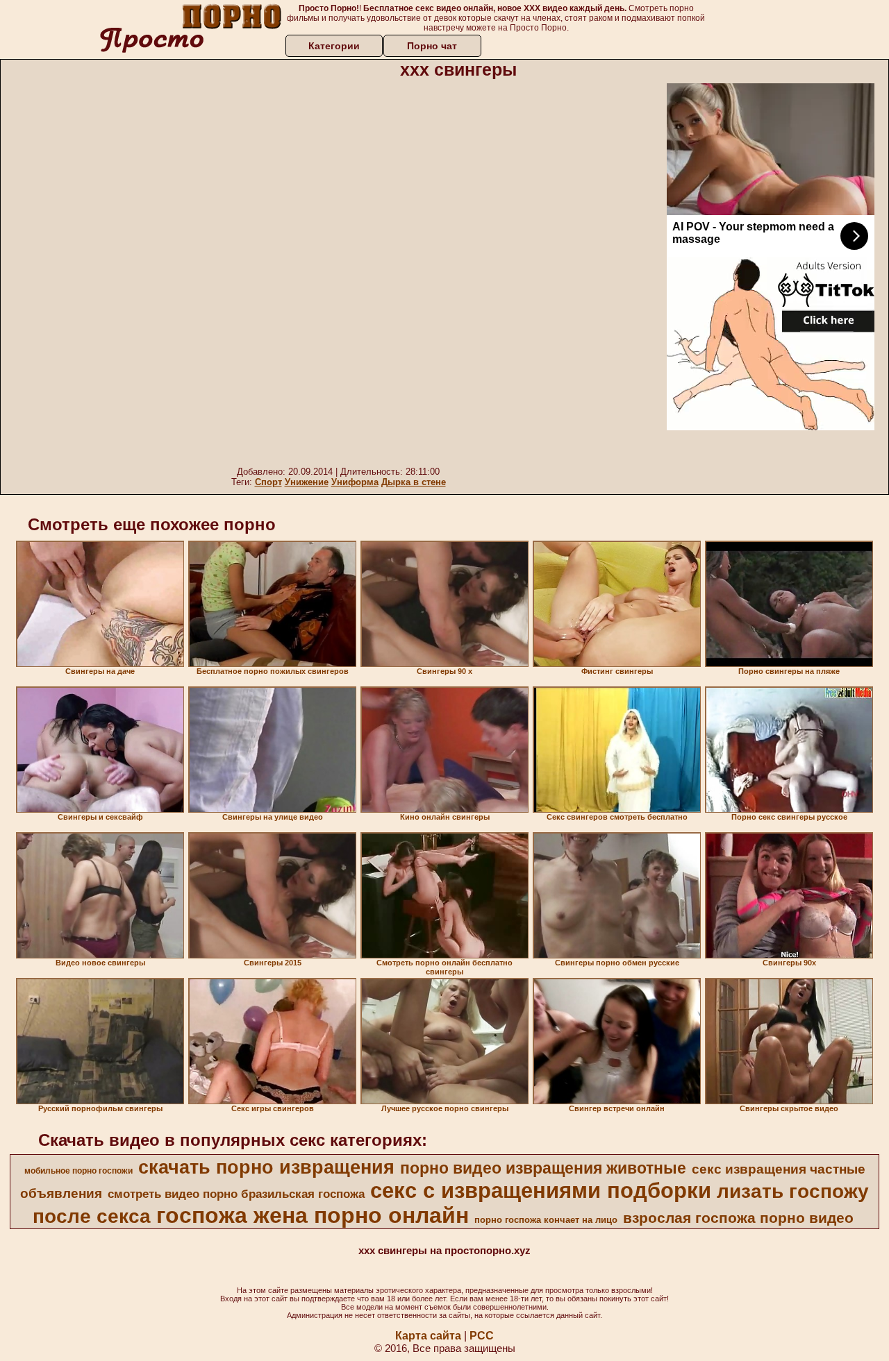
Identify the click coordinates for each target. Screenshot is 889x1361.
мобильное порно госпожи (78, 1171)
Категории (334, 45)
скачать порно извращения (266, 1167)
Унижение (307, 482)
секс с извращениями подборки (540, 1190)
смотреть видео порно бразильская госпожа (236, 1194)
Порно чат (432, 45)
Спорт (268, 482)
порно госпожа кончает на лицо (545, 1220)
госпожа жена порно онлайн (312, 1215)
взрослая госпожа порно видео (738, 1218)
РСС (482, 1336)
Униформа (355, 482)
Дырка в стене (413, 482)
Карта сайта (428, 1336)
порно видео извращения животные (543, 1168)
